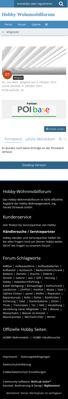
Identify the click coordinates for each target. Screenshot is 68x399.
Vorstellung (55, 305)
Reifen (40, 293)
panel (29, 293)
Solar (22, 301)
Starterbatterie (38, 301)
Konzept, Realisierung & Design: (31, 385)
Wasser (54, 309)
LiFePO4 (25, 289)
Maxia (50, 289)
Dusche (34, 274)
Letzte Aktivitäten (40, 138)
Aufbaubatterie (25, 266)
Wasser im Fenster (34, 313)
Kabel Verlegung (13, 286)
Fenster (7, 278)
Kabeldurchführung (26, 282)
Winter (51, 317)
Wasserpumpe (12, 317)
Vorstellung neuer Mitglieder (21, 309)
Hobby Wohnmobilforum (28, 14)
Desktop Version (34, 165)
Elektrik (47, 274)
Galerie (20, 278)
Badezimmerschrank (49, 270)
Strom (55, 301)
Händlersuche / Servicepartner (29, 231)
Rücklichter (52, 297)
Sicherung (9, 301)
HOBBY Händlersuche (46, 337)
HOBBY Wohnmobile (16, 337)
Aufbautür (9, 270)
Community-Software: (27, 381)
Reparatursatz (12, 297)
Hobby (7, 282)
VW (45, 309)
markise (38, 289)
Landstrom (9, 289)
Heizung (50, 278)
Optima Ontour (12, 293)
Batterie (8, 274)
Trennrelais (20, 305)
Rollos (37, 297)
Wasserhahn (11, 313)
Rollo (27, 297)
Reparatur (54, 293)
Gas (30, 278)
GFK (38, 278)
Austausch (25, 270)
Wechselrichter (34, 317)
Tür (33, 305)
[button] (61, 4)
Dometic (21, 274)
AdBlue (7, 266)
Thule (6, 305)
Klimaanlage (35, 286)
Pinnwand (13, 138)
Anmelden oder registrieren (34, 3)
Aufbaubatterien (48, 266)
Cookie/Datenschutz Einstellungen (24, 372)
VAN (41, 305)
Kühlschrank (54, 286)
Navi (60, 289)
